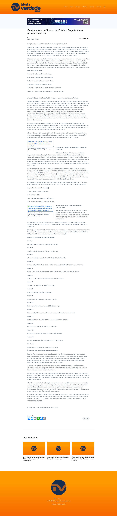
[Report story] (88, 418)
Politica (85, 7)
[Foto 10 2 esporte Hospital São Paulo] (41, 208)
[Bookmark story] (84, 418)
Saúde (92, 7)
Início (65, 7)
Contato (99, 7)
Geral (71, 7)
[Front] (26, 7)
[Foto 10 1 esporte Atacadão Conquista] (41, 144)
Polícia (78, 7)
